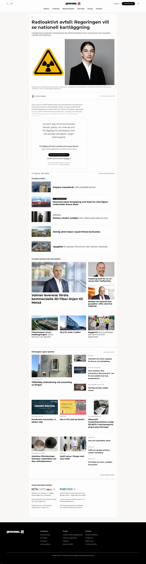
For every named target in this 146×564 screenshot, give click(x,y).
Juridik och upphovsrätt (70, 538)
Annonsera (43, 541)
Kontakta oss (89, 538)
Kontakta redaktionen (91, 535)
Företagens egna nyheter (43, 352)
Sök (11, 3)
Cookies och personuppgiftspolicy (73, 535)
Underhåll (55, 9)
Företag (90, 9)
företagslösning (64, 164)
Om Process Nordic (91, 544)
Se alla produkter (45, 544)
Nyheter (46, 9)
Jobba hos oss (89, 541)
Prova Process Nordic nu (58, 155)
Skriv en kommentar (107, 173)
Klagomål (66, 541)
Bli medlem (43, 538)
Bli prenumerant (45, 535)
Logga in (67, 158)
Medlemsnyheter (68, 9)
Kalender (99, 9)
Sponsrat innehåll (68, 544)
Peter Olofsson (41, 96)
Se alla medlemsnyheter (107, 475)
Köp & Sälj (80, 9)
